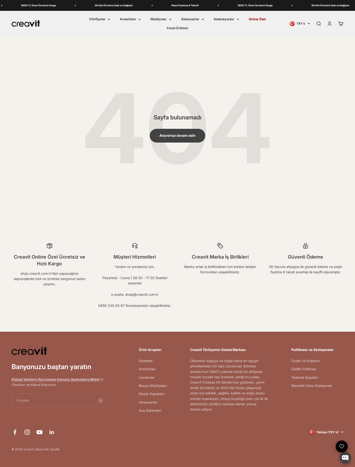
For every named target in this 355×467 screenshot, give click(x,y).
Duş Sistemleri (150, 410)
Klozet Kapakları (151, 394)
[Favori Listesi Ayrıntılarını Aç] (342, 446)
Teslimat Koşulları (304, 377)
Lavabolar (147, 377)
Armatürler (128, 19)
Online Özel (257, 19)
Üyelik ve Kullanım (305, 361)
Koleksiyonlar (224, 19)
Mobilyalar (158, 19)
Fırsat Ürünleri (177, 28)
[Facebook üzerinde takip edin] (15, 432)
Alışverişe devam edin (177, 135)
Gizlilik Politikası (303, 369)
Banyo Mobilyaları (153, 386)
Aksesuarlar (190, 19)
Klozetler (146, 361)
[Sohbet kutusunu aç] (345, 458)
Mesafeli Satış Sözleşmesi (311, 386)
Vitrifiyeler (97, 19)
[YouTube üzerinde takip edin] (39, 432)
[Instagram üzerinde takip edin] (27, 432)
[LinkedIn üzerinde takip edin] (52, 432)
